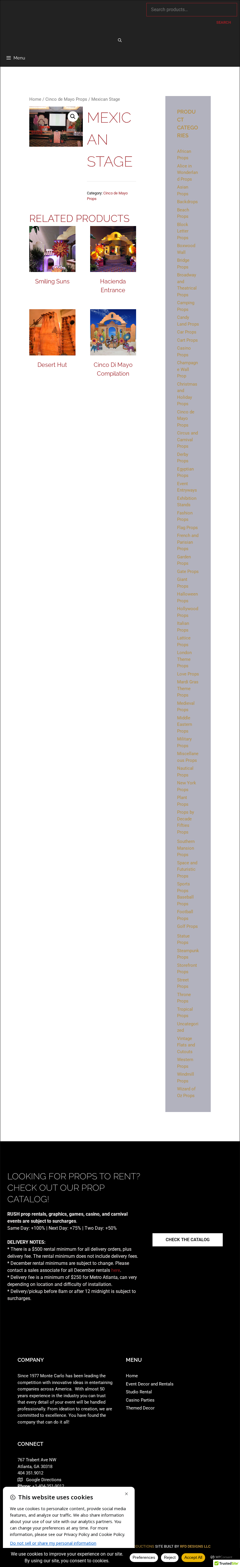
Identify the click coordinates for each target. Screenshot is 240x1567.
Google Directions (43, 1479)
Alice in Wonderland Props (187, 172)
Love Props (188, 674)
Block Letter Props (182, 231)
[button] (73, 116)
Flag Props (187, 527)
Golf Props (187, 926)
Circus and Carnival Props (187, 439)
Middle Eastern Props (184, 724)
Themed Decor (140, 1408)
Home (35, 99)
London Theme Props (184, 659)
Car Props (186, 332)
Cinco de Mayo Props (66, 99)
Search (223, 22)
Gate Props (188, 571)
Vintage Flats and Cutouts (186, 1045)
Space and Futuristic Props (187, 869)
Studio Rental (139, 1392)
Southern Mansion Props (186, 848)
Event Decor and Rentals (150, 1384)
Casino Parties (140, 1400)
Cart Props (187, 340)
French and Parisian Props (187, 542)
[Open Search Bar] (120, 40)
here (115, 1270)
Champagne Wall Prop (187, 369)
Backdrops (187, 201)
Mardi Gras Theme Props (187, 688)
